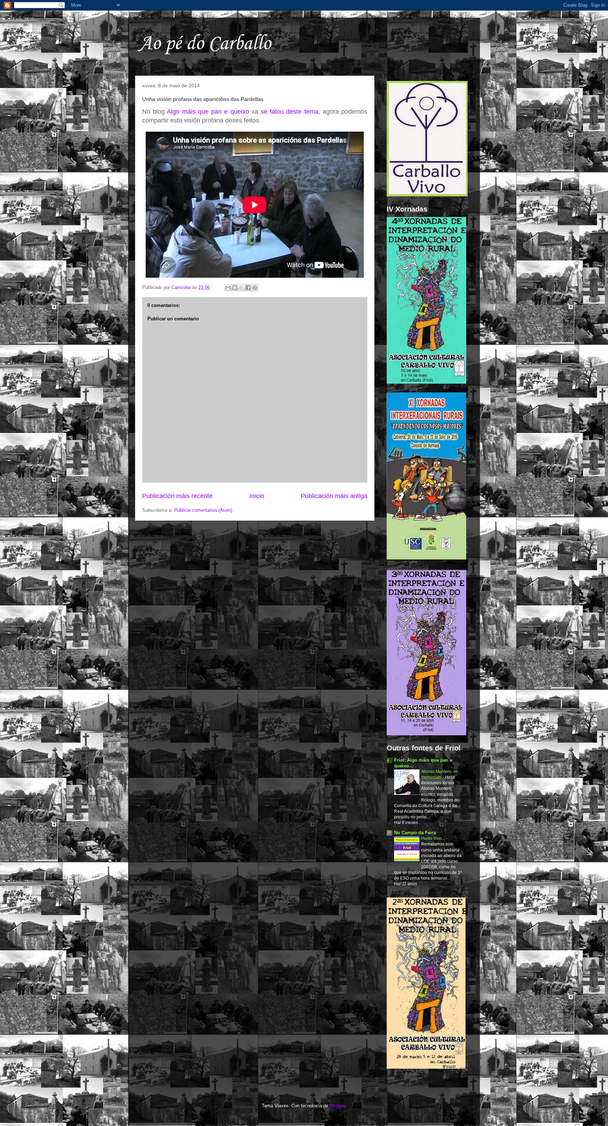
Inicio (256, 495)
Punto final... (433, 838)
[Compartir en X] (241, 287)
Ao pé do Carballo (205, 43)
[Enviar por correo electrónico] (228, 287)
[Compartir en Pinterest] (254, 287)
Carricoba (181, 287)
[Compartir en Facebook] (248, 287)
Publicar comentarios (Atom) (203, 510)
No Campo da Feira (415, 832)
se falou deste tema (289, 111)
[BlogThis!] (234, 287)
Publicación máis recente (177, 495)
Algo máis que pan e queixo (208, 111)
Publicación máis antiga (334, 495)
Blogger (337, 1105)
